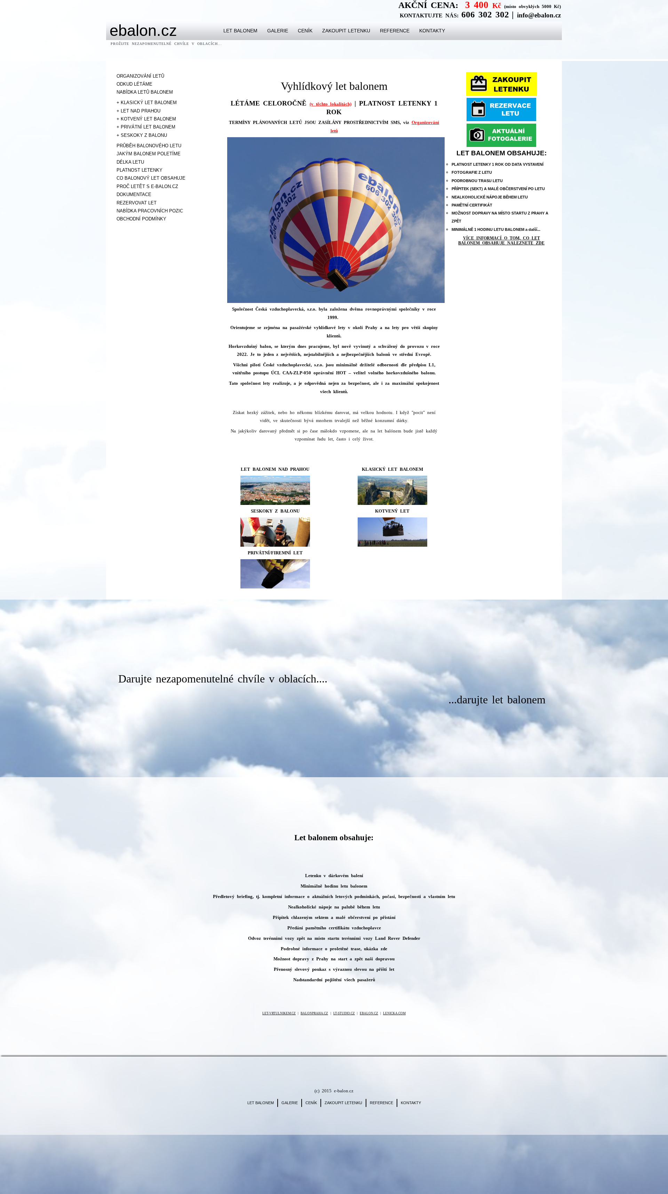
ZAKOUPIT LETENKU (346, 30)
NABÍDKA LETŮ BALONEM (145, 92)
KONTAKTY (432, 30)
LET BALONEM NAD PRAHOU (275, 469)
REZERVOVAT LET (137, 202)
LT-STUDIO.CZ (344, 1013)
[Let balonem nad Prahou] (275, 489)
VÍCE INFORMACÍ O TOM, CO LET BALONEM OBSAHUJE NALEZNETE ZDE (501, 240)
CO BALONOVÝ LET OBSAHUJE (151, 178)
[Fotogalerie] (502, 135)
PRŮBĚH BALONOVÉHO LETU (149, 145)
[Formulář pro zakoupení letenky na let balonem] (502, 84)
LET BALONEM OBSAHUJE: (501, 153)
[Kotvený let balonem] (392, 532)
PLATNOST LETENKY (139, 170)
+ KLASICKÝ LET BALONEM (147, 102)
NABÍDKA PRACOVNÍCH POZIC (150, 210)
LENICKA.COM (394, 1013)
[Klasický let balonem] (392, 490)
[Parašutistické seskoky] (275, 532)
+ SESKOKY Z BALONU (142, 135)
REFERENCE (394, 30)
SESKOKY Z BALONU (275, 511)
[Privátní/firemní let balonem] (275, 573)
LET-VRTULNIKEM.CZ (279, 1013)
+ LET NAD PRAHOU (138, 111)
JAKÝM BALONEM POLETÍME (149, 153)
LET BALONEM (240, 30)
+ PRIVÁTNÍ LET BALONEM (146, 127)
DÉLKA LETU (130, 162)
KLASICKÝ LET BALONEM (392, 469)
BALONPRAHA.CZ (314, 1013)
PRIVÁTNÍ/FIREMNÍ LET (275, 552)
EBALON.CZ (369, 1013)
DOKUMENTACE (134, 194)
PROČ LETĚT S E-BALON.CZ (147, 186)
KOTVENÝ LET (392, 511)
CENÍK (305, 30)
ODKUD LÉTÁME (134, 84)
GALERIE (277, 30)
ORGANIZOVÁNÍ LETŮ (140, 76)
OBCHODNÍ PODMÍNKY (141, 218)
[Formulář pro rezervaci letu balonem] (502, 109)
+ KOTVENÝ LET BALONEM (146, 119)
